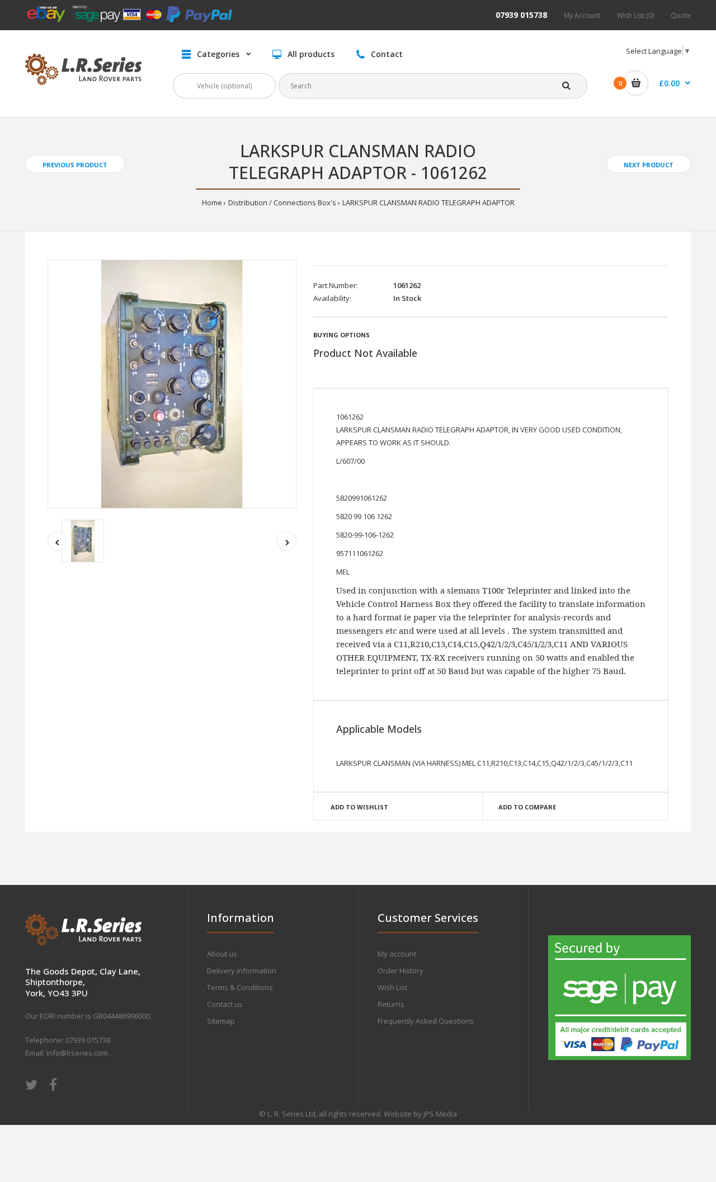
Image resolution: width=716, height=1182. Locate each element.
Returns (391, 1004)
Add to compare (527, 807)
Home (212, 202)
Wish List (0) (635, 15)
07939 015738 (521, 15)
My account (397, 954)
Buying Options (341, 335)
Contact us (225, 1004)
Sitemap (221, 1021)
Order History (400, 971)
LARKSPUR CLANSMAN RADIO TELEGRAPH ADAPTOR (428, 202)
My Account (582, 15)
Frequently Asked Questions (426, 1021)
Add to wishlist (359, 807)
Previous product (75, 165)
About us (222, 954)
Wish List (392, 987)
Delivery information (241, 971)
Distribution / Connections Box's (282, 202)
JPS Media (440, 1114)
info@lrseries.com (77, 1053)
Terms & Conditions (240, 987)
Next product (648, 165)
